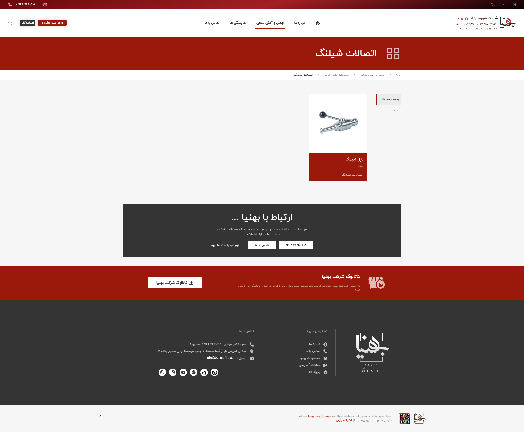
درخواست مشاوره (52, 23)
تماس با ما (211, 23)
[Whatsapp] (162, 372)
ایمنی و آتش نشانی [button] (270, 23)
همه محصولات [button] (389, 99)
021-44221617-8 (296, 245)
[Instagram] (172, 372)
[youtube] (183, 372)
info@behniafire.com (221, 358)
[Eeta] (214, 372)
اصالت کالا (27, 23)
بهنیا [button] (396, 110)
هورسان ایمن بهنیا (319, 416)
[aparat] (204, 372)
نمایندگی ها (238, 23)
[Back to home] (486, 23)
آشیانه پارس (344, 420)
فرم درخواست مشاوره (225, 245)
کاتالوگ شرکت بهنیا (171, 282)
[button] (10, 23)
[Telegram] (193, 372)
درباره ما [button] (299, 23)
